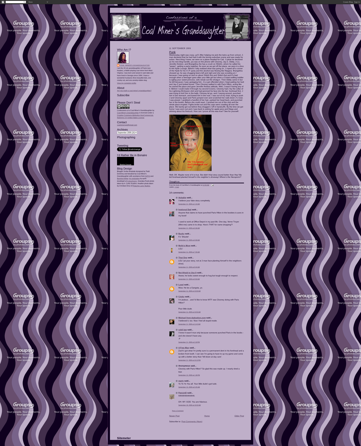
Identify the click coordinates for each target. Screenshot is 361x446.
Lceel (181, 284)
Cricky (181, 296)
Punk (172, 52)
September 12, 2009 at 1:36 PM (189, 375)
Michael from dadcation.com (192, 318)
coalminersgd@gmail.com (127, 125)
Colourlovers (132, 181)
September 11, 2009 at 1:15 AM (189, 204)
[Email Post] (212, 185)
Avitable (182, 197)
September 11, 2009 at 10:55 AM (189, 312)
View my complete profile (126, 83)
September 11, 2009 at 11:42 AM (189, 324)
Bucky (181, 234)
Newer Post (174, 416)
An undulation (134, 179)
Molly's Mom (184, 245)
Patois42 (182, 393)
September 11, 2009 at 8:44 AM (189, 267)
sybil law (182, 330)
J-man (177, 187)
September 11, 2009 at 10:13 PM (189, 360)
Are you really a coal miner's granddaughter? (134, 91)
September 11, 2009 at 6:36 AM (189, 228)
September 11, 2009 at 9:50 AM (189, 279)
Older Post (239, 416)
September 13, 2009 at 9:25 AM (189, 387)
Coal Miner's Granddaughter (135, 65)
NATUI (147, 176)
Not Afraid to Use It (187, 273)
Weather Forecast (125, 164)
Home (207, 416)
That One (182, 257)
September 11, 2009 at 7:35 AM (189, 252)
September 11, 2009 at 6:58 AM (189, 240)
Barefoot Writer (122, 179)
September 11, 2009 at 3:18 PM (189, 342)
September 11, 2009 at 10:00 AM (189, 291)
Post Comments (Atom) (191, 421)
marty (181, 381)
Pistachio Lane (138, 186)
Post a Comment (177, 411)
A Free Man (183, 348)
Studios (147, 186)
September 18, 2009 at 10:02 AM (189, 405)
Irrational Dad (184, 209)
